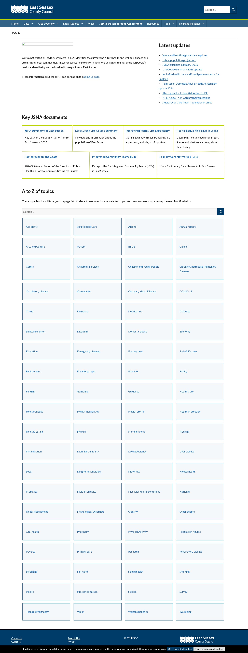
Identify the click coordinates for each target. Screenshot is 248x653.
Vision (80, 611)
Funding (30, 391)
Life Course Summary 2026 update (182, 69)
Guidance (133, 391)
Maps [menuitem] (91, 23)
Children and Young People (143, 266)
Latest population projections (179, 60)
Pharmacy (83, 531)
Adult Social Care (87, 226)
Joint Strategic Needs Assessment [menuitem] (120, 23)
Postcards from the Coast (41, 156)
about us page (91, 76)
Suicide (132, 591)
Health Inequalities (88, 411)
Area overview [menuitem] (46, 23)
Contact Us (16, 638)
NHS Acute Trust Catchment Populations (186, 97)
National (185, 491)
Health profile (136, 411)
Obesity (133, 511)
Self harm (82, 571)
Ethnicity (133, 371)
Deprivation (135, 311)
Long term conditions (89, 471)
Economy (185, 331)
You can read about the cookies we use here (141, 648)
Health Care (187, 391)
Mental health (188, 471)
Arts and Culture (35, 246)
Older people (187, 511)
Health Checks (34, 411)
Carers (30, 266)
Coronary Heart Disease (142, 291)
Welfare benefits (138, 611)
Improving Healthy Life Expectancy (148, 130)
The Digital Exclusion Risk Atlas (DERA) (185, 93)
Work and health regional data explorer (185, 55)
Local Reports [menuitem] (71, 23)
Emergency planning (88, 351)
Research (133, 551)
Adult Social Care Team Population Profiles (187, 102)
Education (32, 351)
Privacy (71, 641)
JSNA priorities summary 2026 (180, 64)
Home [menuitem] (15, 23)
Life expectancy (137, 451)
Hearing (82, 431)
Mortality (31, 491)
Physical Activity (138, 531)
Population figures (190, 531)
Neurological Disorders (90, 511)
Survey (183, 591)
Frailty (183, 371)
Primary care (84, 551)
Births (131, 246)
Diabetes (185, 311)
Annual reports (188, 226)
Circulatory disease (37, 291)
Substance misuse (87, 591)
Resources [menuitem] (153, 23)
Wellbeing (185, 611)
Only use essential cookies (209, 648)
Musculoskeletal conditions (144, 491)
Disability (82, 331)
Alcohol (132, 226)
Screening (31, 571)
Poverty (30, 551)
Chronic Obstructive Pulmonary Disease (198, 269)
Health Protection (190, 411)
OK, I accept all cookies (180, 648)
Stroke (30, 591)
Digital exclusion (35, 331)
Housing (184, 431)
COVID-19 (186, 291)
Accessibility (74, 638)
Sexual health (135, 571)
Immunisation (34, 451)
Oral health (32, 531)
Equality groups (86, 371)
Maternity (134, 471)
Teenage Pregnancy (37, 611)
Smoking (185, 571)
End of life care (188, 351)
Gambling (83, 391)
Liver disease (187, 451)
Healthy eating (34, 431)
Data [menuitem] (26, 23)
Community (84, 291)
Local (29, 471)
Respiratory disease (191, 551)
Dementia (82, 311)
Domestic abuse (137, 331)
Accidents (32, 226)
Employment (135, 351)
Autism (81, 246)
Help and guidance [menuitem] (189, 23)
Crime (29, 311)
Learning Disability (88, 451)
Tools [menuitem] (167, 23)
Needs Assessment (37, 511)
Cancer (184, 246)
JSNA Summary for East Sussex (44, 130)
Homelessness (136, 431)
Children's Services (88, 266)
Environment (33, 371)
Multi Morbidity (86, 491)
